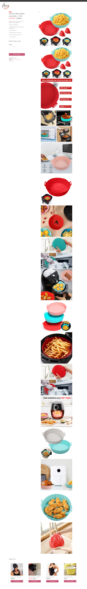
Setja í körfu (17, 54)
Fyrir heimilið (14, 59)
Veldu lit (10, 44)
